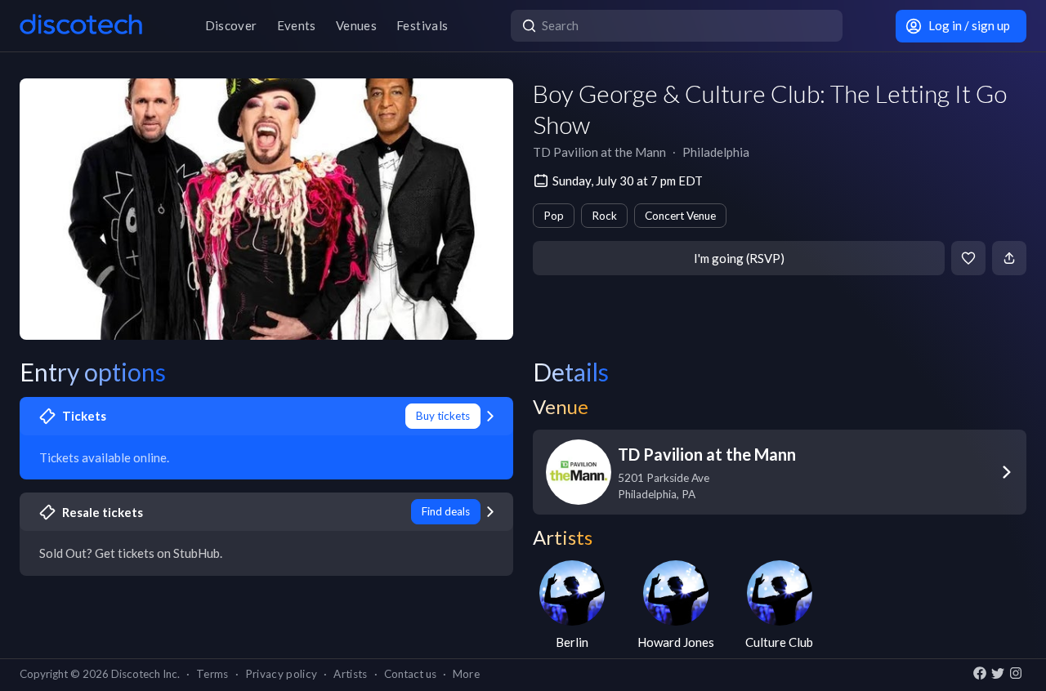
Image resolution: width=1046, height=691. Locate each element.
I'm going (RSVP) (739, 258)
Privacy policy (281, 673)
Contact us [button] (410, 673)
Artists (350, 673)
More (466, 673)
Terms (212, 673)
